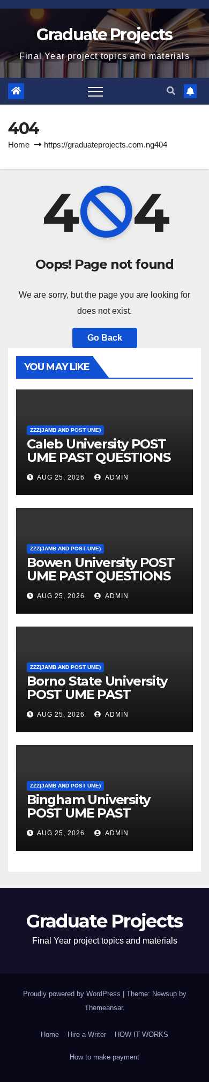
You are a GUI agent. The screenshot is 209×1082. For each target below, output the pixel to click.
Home (18, 144)
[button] (171, 90)
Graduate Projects (104, 35)
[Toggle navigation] (95, 91)
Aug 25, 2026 (61, 477)
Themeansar (104, 1008)
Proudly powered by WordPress (73, 994)
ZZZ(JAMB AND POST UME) (65, 430)
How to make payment (104, 1057)
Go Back (104, 337)
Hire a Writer (87, 1035)
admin (116, 477)
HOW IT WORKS (141, 1035)
